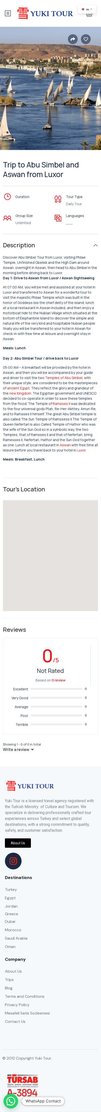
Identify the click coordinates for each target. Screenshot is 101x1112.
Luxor (81, 450)
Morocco (13, 929)
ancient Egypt (18, 388)
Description (19, 245)
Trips (9, 979)
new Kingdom (20, 393)
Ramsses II (61, 403)
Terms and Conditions (24, 996)
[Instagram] (13, 861)
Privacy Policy (17, 1004)
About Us (13, 971)
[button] (10, 1101)
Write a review (16, 749)
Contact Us (15, 1021)
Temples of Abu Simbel (63, 377)
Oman (10, 946)
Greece (11, 913)
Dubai (10, 921)
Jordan (11, 906)
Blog (9, 988)
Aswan (65, 445)
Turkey (11, 889)
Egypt (10, 897)
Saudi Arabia (16, 938)
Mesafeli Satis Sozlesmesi (27, 1013)
